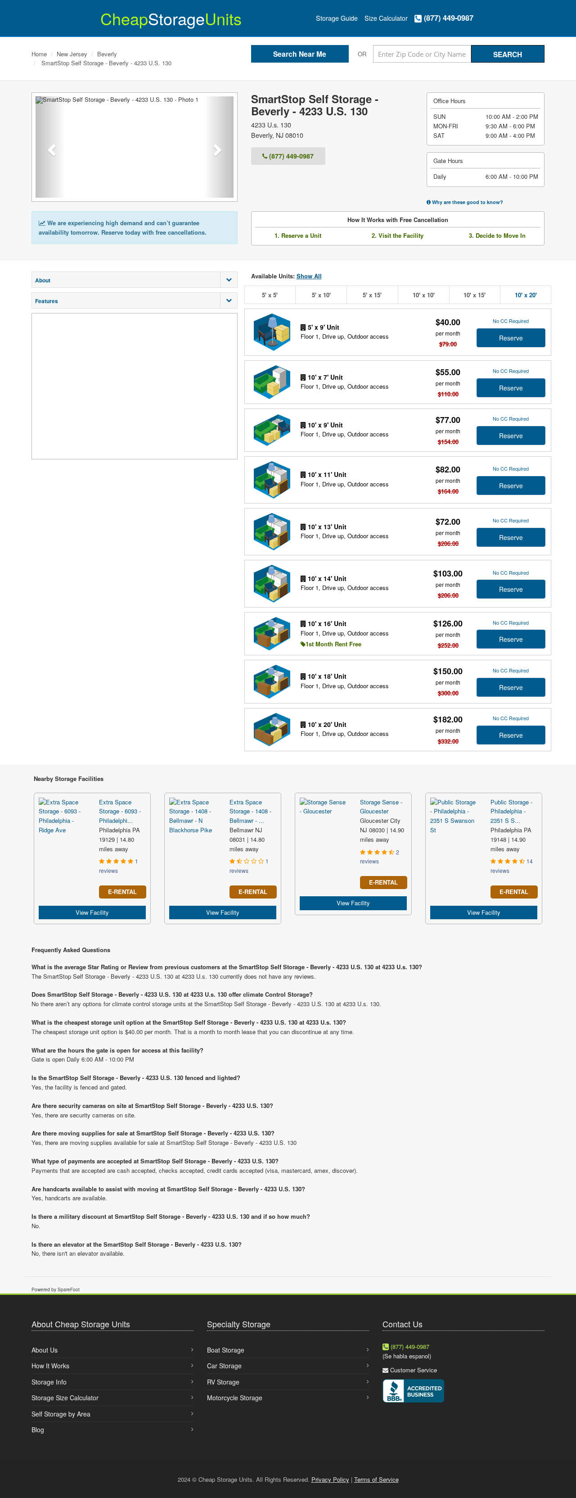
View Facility (92, 912)
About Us (45, 1349)
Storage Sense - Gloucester (381, 807)
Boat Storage (225, 1349)
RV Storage (223, 1381)
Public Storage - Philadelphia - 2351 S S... (511, 811)
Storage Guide (337, 18)
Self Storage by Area (61, 1413)
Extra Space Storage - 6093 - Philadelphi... (120, 811)
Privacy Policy (330, 1479)
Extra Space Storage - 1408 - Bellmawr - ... (250, 811)
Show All (309, 276)
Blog (38, 1429)
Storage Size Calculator (65, 1397)
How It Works (50, 1365)
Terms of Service (376, 1479)
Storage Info (49, 1381)
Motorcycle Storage (234, 1397)
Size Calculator (386, 18)
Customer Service (413, 1370)
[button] (50, 147)
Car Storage (224, 1365)
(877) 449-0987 (447, 18)
